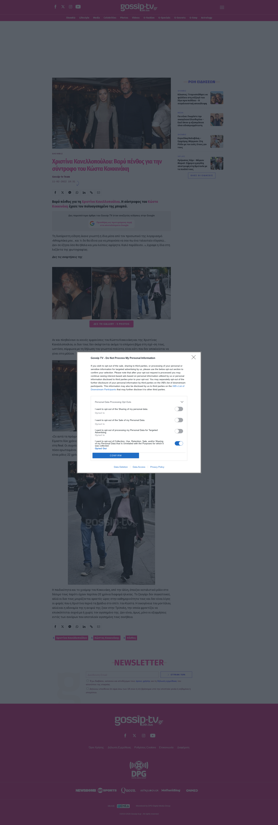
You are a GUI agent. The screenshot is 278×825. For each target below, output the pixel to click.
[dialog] (139, 412)
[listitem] (139, 402)
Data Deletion (121, 467)
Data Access (139, 467)
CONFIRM (116, 455)
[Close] (195, 358)
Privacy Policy (157, 467)
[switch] (179, 409)
